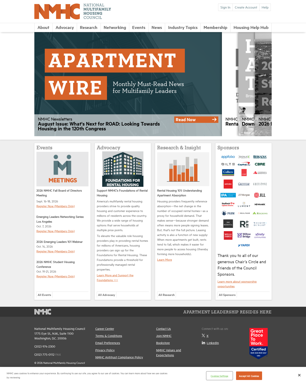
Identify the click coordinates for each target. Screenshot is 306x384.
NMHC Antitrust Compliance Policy (119, 357)
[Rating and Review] (259, 342)
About (43, 27)
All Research (166, 294)
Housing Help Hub (251, 27)
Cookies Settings (219, 376)
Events (138, 27)
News (157, 27)
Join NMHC (164, 336)
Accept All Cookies (249, 376)
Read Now (186, 119)
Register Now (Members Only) (55, 206)
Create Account (246, 7)
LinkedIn (213, 343)
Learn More (164, 259)
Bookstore (163, 343)
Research (88, 27)
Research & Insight (179, 148)
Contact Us (163, 328)
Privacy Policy (105, 350)
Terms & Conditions (108, 336)
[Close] (299, 375)
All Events (44, 294)
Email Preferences (107, 343)
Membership (215, 27)
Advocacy (65, 27)
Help (265, 7)
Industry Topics (183, 27)
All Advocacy (106, 294)
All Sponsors (227, 294)
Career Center (104, 328)
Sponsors (228, 148)
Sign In (225, 7)
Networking (115, 27)
